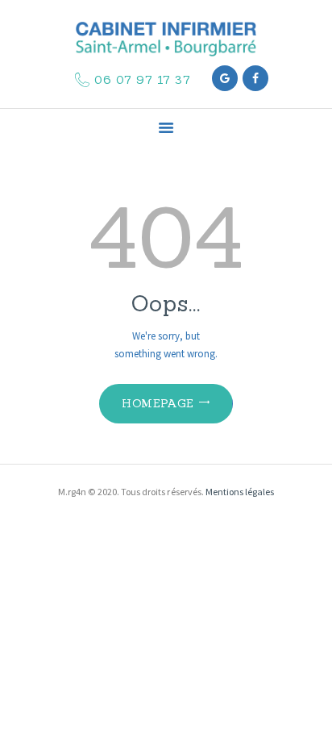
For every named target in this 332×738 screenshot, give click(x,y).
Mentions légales (239, 492)
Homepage (157, 403)
